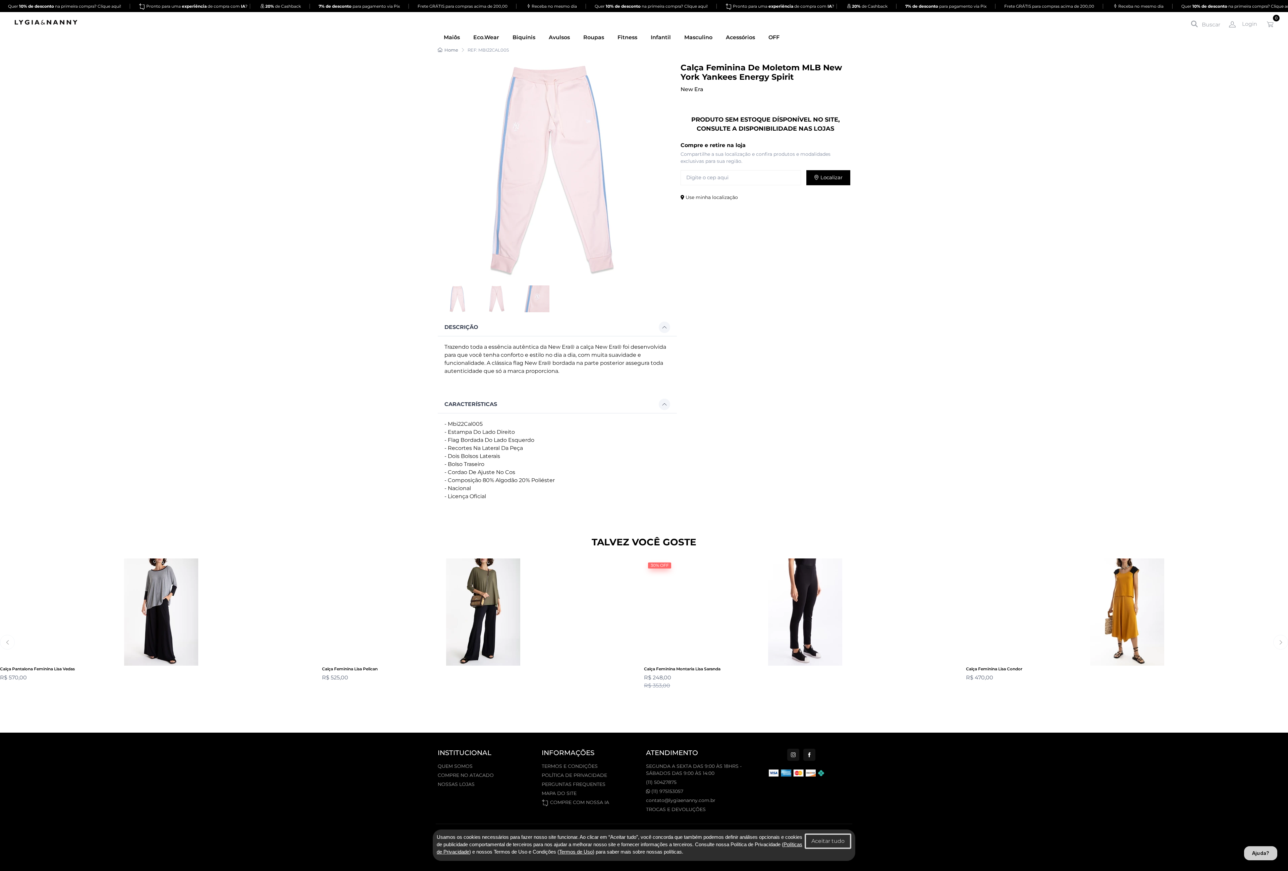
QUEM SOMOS (455, 766)
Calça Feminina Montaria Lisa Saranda (682, 668)
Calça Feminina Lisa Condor (994, 668)
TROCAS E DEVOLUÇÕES (676, 809)
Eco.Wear (486, 37)
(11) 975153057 (666, 791)
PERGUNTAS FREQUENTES (573, 784)
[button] (557, 327)
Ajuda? (1260, 853)
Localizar (831, 177)
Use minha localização (711, 197)
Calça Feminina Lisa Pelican (350, 668)
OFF (774, 37)
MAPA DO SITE (559, 793)
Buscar (1210, 24)
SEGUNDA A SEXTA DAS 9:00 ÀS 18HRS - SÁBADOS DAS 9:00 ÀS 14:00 (694, 769)
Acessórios (740, 37)
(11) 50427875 (661, 782)
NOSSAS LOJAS (456, 784)
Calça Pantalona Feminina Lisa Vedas (37, 668)
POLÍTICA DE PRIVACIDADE (574, 775)
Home (451, 50)
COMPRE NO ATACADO (466, 775)
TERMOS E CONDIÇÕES (570, 766)
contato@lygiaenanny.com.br (680, 800)
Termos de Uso (576, 852)
